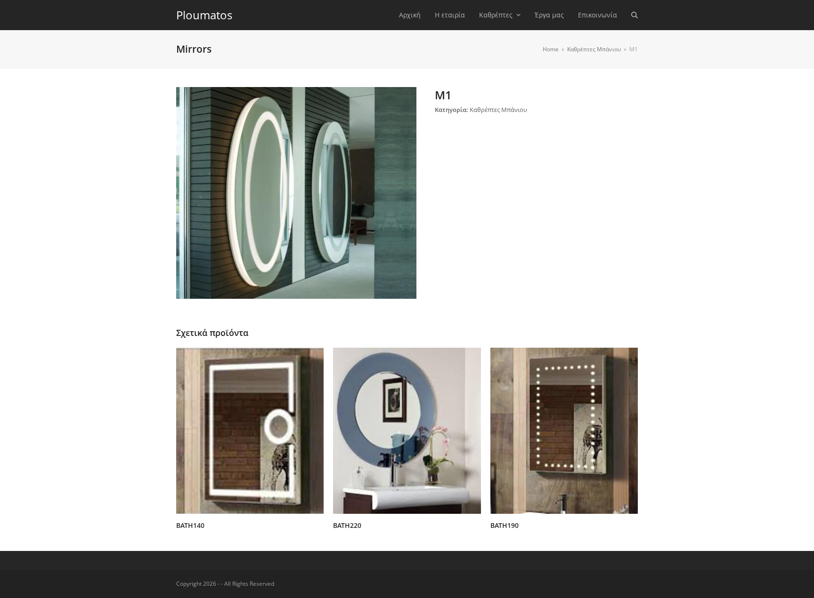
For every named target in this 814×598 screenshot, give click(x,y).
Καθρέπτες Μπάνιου (498, 109)
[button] (634, 15)
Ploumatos (204, 15)
